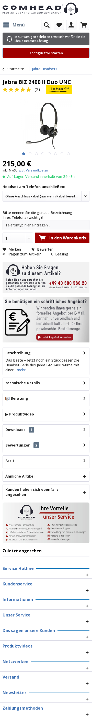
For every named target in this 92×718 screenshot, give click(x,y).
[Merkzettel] (59, 25)
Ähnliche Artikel (19, 476)
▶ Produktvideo (19, 414)
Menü (18, 25)
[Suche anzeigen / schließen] (46, 25)
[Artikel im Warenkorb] (84, 25)
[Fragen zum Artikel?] (46, 319)
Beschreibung (18, 352)
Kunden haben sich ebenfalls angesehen (32, 492)
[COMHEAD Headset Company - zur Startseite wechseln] (46, 9)
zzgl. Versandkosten (33, 170)
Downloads (15, 429)
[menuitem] (13, 25)
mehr (21, 369)
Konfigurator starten (46, 53)
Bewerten (44, 249)
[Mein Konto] (71, 25)
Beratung (19, 398)
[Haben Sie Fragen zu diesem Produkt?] (46, 277)
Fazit (9, 460)
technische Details (22, 382)
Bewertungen (17, 445)
